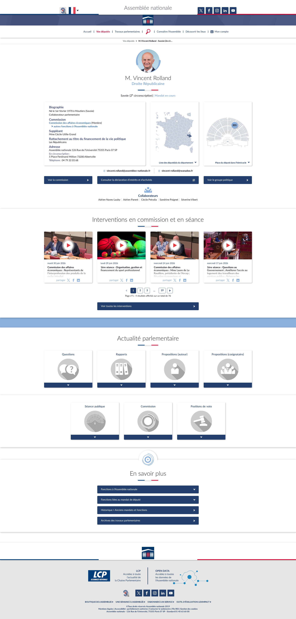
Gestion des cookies (189, 609)
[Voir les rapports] (121, 369)
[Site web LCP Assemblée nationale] (117, 575)
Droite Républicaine (148, 84)
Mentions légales (105, 609)
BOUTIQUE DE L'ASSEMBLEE (98, 602)
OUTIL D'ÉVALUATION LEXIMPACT (193, 602)
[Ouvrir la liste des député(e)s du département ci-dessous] (174, 134)
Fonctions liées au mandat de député (148, 500)
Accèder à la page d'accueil (148, 19)
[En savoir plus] (174, 369)
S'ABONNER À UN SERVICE (160, 602)
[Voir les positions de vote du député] (201, 421)
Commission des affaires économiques (70, 123)
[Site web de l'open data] (179, 575)
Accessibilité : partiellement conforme (131, 609)
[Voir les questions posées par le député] (68, 369)
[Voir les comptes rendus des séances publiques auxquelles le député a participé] (95, 421)
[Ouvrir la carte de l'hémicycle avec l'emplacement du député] (228, 134)
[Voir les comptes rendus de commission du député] (148, 421)
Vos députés (128, 41)
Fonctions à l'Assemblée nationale (148, 489)
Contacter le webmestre (160, 609)
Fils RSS (175, 609)
